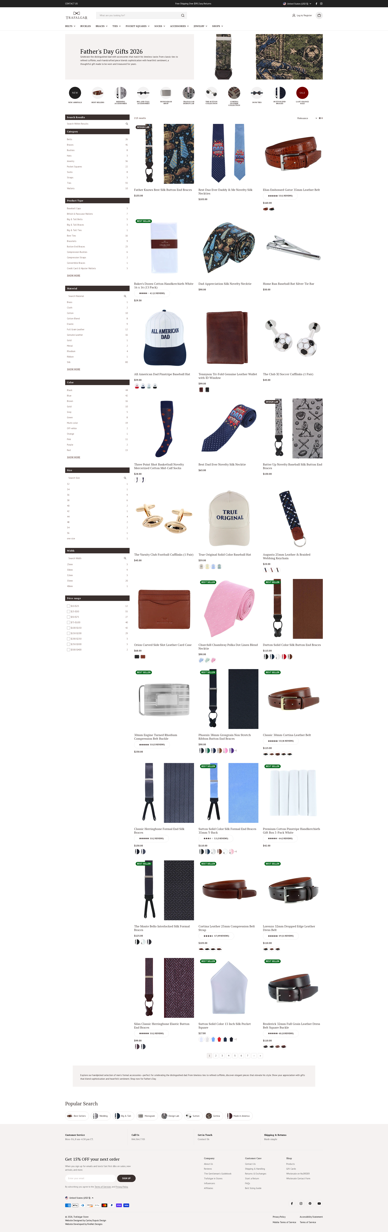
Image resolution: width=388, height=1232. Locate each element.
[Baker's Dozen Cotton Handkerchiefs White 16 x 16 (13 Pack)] (164, 248)
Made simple (270, 1139)
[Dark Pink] (225, 750)
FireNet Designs (94, 1224)
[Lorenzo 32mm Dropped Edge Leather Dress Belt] (293, 890)
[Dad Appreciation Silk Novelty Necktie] (228, 248)
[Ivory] (207, 1039)
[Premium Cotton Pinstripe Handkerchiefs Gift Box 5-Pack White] (293, 793)
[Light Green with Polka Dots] (207, 660)
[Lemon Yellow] (207, 566)
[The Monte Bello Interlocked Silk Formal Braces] (164, 890)
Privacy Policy (279, 1216)
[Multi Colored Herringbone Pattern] (271, 570)
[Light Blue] (213, 566)
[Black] (271, 209)
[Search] (183, 15)
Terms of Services (103, 1186)
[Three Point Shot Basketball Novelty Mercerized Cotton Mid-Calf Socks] (164, 428)
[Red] (137, 386)
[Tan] (143, 656)
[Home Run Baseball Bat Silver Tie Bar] (293, 248)
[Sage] (149, 386)
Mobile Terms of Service (284, 1222)
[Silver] (213, 851)
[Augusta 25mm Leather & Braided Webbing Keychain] (293, 519)
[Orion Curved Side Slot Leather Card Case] (164, 609)
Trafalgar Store (81, 1216)
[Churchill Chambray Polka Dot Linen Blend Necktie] (228, 609)
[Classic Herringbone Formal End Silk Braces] (164, 793)
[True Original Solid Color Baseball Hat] (228, 519)
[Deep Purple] (231, 750)
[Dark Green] (207, 750)
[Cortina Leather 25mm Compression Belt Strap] (228, 890)
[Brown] (201, 389)
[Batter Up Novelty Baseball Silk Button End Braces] (293, 428)
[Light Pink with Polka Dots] (213, 660)
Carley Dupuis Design (96, 1220)
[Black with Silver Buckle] (265, 754)
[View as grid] (320, 118)
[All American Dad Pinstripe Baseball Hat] (164, 338)
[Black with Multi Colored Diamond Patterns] (277, 570)
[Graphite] (149, 942)
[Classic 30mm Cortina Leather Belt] (293, 699)
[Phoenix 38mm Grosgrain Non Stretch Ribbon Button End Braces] (228, 699)
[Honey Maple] (271, 754)
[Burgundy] (137, 1046)
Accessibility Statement (311, 1216)
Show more (73, 275)
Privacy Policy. (122, 1186)
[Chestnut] (265, 209)
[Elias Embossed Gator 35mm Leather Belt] (293, 154)
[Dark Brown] (283, 754)
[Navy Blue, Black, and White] (265, 570)
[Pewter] (143, 851)
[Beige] (201, 566)
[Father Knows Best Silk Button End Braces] (164, 154)
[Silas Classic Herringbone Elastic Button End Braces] (164, 988)
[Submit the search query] (127, 124)
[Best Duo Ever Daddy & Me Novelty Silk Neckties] (228, 154)
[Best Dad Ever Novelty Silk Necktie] (228, 428)
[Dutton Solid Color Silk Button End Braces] (293, 609)
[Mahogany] (277, 754)
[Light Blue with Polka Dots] (201, 660)
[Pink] (231, 851)
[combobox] (141, 15)
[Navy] (271, 656)
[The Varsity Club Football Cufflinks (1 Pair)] (164, 519)
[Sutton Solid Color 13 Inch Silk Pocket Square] (228, 988)
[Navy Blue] (143, 386)
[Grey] (137, 480)
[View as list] (322, 118)
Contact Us (203, 1139)
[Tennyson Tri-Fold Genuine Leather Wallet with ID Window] (228, 338)
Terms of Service (308, 1222)
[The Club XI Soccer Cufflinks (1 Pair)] (293, 338)
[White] (277, 656)
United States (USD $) (297, 3)
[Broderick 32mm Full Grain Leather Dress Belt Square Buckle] (293, 988)
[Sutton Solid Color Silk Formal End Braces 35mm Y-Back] (228, 793)
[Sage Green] (219, 566)
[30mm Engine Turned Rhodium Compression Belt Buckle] (164, 699)
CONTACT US (71, 3)
